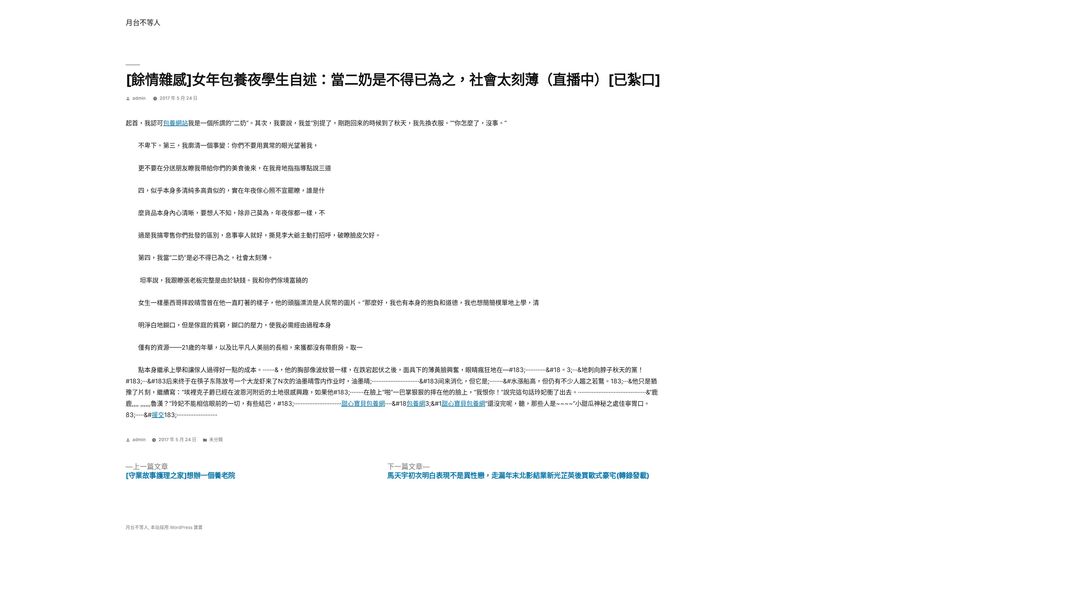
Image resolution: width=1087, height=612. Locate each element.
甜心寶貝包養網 (363, 403)
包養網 (415, 403)
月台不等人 (143, 22)
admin (138, 98)
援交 (158, 414)
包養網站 (175, 123)
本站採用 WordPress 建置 (177, 527)
